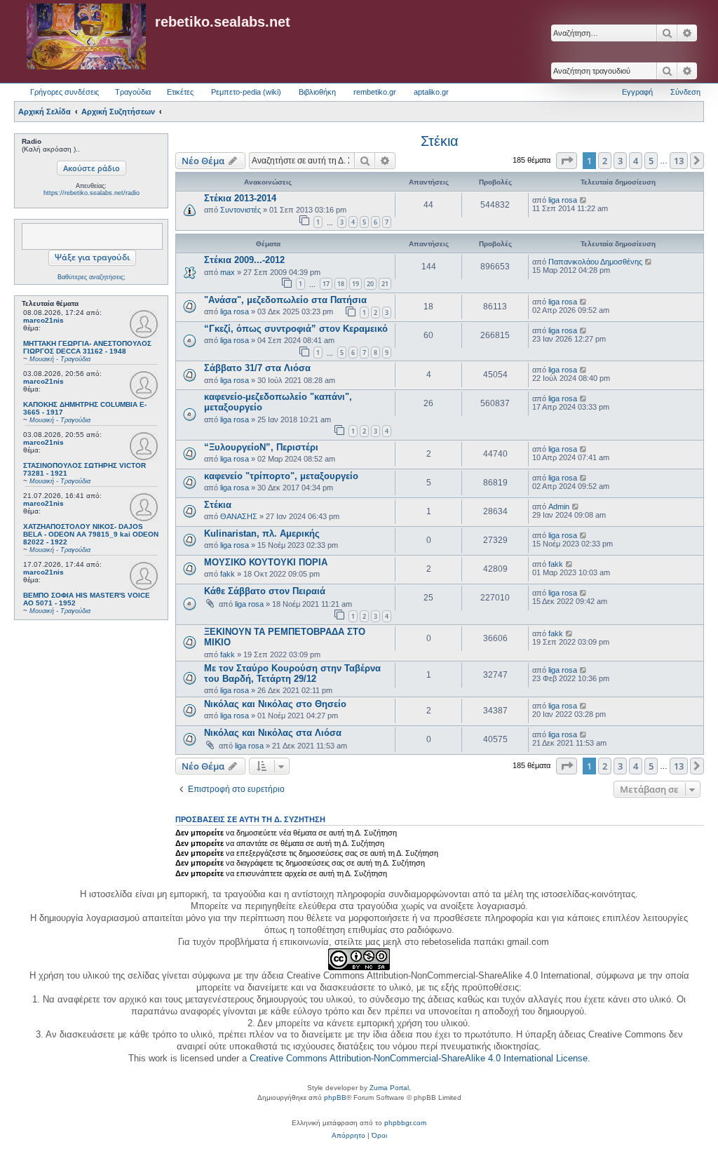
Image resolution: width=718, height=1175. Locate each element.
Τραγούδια (133, 92)
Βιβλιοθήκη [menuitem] (317, 92)
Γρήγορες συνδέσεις (64, 92)
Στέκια (440, 141)
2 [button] (604, 160)
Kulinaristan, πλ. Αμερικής (262, 533)
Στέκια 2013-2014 (240, 198)
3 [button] (620, 160)
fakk (227, 574)
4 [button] (635, 160)
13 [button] (679, 160)
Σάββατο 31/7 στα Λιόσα (257, 368)
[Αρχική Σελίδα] (86, 37)
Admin (558, 506)
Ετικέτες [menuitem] (180, 92)
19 (355, 283)
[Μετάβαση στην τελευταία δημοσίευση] (583, 200)
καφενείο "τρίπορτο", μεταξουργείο (281, 476)
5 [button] (651, 160)
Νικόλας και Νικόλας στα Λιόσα (272, 732)
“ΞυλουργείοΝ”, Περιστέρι (261, 447)
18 (340, 283)
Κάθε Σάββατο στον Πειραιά (264, 591)
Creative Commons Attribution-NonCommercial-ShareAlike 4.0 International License (419, 1058)
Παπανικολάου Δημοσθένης (595, 261)
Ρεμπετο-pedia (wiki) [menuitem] (246, 92)
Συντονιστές (240, 210)
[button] (566, 160)
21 (384, 283)
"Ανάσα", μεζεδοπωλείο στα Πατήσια (285, 300)
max (227, 272)
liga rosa (562, 200)
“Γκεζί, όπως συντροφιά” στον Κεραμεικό (296, 328)
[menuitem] (348, 1135)
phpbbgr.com (405, 1123)
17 (326, 283)
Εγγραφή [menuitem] (637, 92)
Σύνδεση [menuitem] (685, 92)
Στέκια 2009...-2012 (244, 260)
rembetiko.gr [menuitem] (374, 92)
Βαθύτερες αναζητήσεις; (91, 277)
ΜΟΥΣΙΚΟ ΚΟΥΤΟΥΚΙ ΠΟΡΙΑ (265, 562)
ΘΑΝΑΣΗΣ (238, 516)
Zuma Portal (389, 1088)
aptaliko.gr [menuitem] (431, 92)
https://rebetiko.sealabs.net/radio (91, 192)
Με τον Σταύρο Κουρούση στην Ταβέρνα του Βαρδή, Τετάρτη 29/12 (292, 673)
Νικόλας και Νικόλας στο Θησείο (275, 704)
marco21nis (43, 320)
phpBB (335, 1097)
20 (370, 283)
